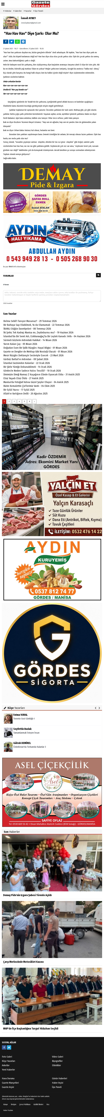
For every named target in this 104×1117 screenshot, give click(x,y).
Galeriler (18, 11)
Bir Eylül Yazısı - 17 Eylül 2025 (19, 389)
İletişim (13, 1104)
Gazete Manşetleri (10, 1082)
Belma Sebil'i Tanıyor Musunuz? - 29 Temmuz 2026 (30, 321)
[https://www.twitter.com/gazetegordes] (9, 1047)
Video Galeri (57, 1056)
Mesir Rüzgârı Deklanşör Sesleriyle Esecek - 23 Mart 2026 (33, 355)
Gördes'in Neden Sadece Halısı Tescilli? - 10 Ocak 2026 (32, 370)
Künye (5, 1104)
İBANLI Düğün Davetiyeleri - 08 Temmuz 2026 (27, 328)
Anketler (6, 1065)
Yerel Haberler (8, 1069)
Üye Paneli (38, 11)
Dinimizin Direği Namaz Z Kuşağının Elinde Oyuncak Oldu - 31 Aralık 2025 (41, 374)
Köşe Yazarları (8, 1061)
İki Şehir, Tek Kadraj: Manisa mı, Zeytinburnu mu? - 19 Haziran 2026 (38, 332)
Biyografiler (57, 1061)
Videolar (7, 11)
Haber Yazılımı (8, 1110)
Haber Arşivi (57, 1082)
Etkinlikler (56, 1065)
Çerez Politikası (24, 1104)
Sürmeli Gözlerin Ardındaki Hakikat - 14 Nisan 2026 (30, 340)
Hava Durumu (8, 1078)
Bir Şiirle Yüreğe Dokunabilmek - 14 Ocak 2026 (27, 366)
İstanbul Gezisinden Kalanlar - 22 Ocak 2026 (26, 363)
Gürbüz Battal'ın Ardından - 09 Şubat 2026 (25, 359)
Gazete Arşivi (8, 1087)
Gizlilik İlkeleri (38, 1104)
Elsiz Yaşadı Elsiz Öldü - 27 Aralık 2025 (23, 378)
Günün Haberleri (59, 1078)
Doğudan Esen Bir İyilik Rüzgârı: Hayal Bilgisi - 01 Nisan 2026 (35, 347)
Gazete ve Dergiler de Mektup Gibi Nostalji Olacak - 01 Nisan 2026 (37, 351)
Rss (48, 1104)
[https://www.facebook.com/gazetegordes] (4, 1047)
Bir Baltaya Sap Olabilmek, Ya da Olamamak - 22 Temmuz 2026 (36, 324)
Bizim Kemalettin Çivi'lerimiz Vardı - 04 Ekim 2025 (29, 385)
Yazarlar (28, 11)
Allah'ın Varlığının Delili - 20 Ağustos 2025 (25, 393)
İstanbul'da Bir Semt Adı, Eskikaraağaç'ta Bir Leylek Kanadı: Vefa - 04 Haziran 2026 (46, 336)
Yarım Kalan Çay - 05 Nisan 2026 (20, 343)
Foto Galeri (7, 1056)
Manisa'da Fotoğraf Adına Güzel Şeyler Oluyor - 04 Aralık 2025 (36, 382)
